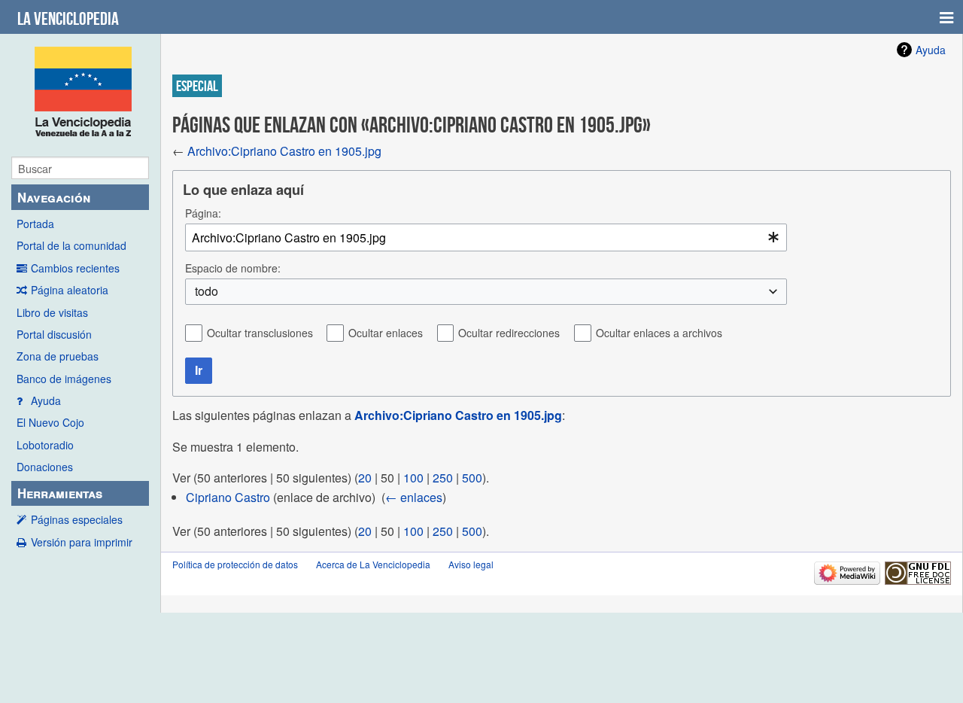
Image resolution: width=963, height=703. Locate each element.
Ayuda (46, 400)
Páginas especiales (77, 519)
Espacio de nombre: (233, 267)
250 (443, 477)
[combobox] (486, 237)
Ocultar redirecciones (509, 332)
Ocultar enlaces (385, 332)
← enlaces (413, 497)
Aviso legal (471, 564)
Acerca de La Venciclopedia (373, 564)
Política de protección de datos (235, 564)
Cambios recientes (75, 267)
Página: (203, 213)
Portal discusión (54, 334)
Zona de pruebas (58, 356)
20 (365, 477)
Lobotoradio (45, 444)
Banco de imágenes (64, 378)
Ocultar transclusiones (260, 332)
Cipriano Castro (228, 497)
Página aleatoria (69, 289)
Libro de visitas (52, 312)
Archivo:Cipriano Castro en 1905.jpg (284, 151)
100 (413, 477)
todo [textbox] (206, 291)
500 (472, 477)
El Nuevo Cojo (50, 422)
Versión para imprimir (81, 541)
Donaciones (45, 466)
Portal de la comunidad (71, 245)
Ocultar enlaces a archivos (659, 332)
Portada (35, 223)
